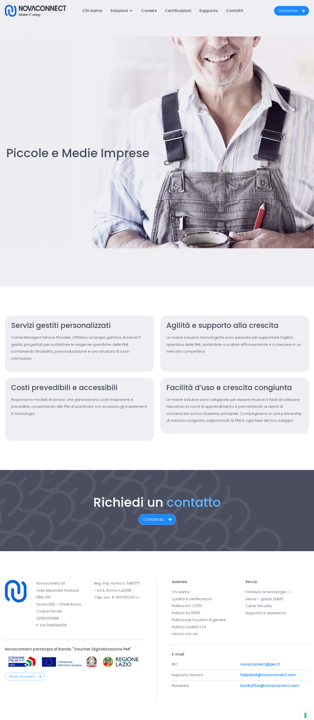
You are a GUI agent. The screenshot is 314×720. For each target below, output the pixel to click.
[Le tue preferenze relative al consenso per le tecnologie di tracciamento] (305, 715)
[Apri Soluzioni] (131, 11)
